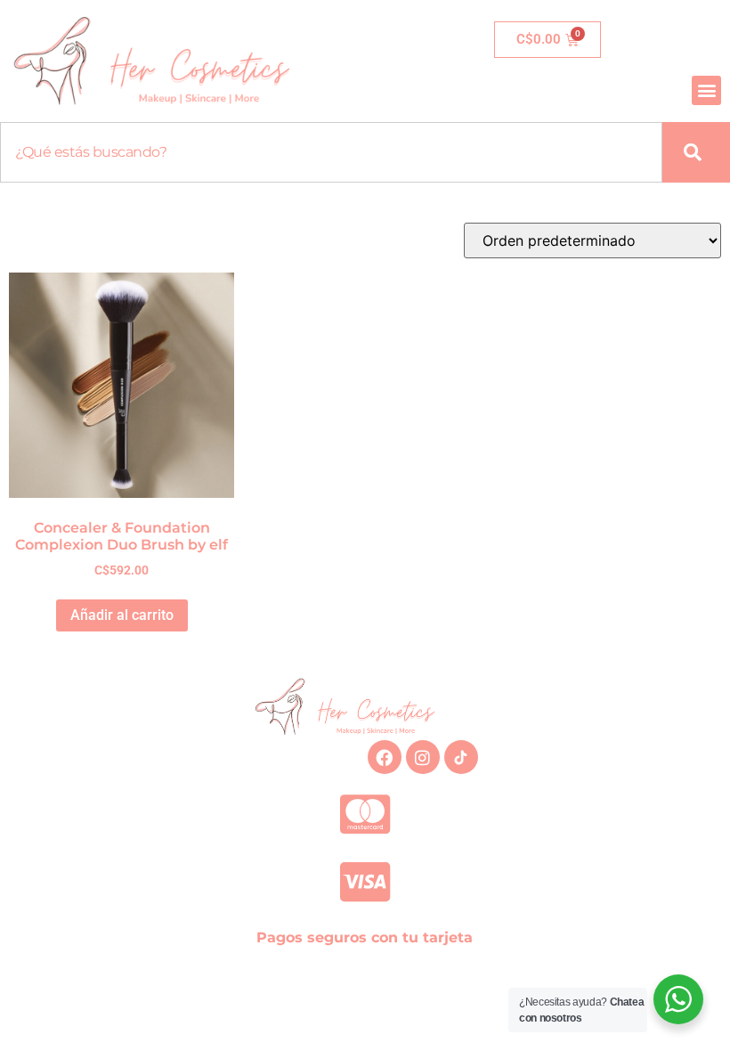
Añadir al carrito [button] (122, 615)
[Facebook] (385, 757)
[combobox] (331, 152)
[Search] (696, 152)
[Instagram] (423, 757)
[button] (706, 90)
